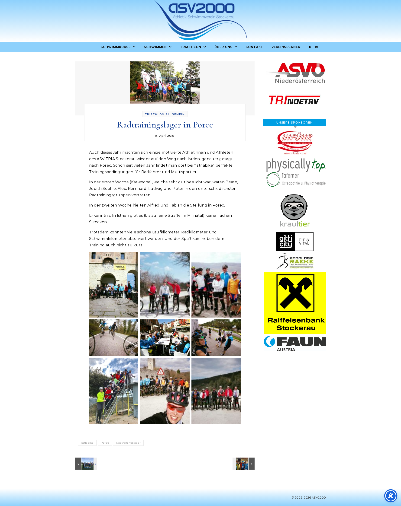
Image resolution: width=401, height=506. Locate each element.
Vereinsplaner (286, 47)
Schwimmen (155, 47)
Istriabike (87, 442)
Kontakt (254, 47)
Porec (105, 442)
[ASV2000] (200, 21)
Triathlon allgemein (165, 114)
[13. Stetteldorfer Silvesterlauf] (244, 464)
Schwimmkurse (116, 47)
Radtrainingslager (128, 442)
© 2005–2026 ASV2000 (308, 497)
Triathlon (190, 47)
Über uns (223, 47)
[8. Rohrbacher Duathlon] (85, 464)
